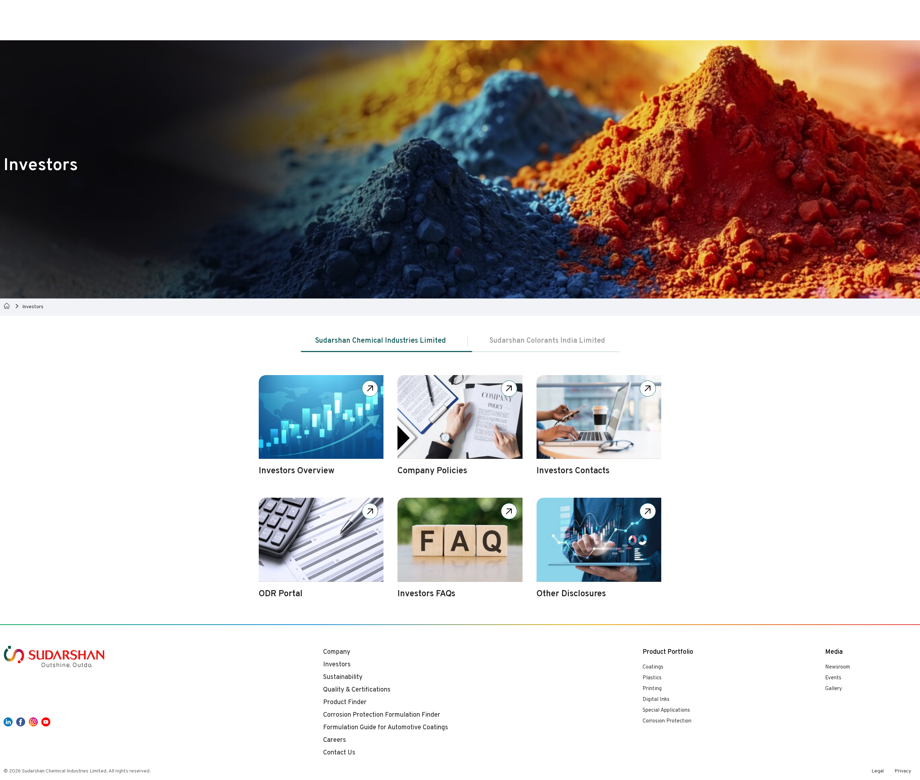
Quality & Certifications (357, 690)
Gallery (833, 688)
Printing (652, 688)
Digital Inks (656, 699)
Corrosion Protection (667, 721)
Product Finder (345, 702)
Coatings (653, 667)
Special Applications (666, 710)
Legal (877, 771)
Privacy (902, 771)
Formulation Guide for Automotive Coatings (385, 728)
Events (833, 678)
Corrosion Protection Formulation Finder (381, 715)
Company (336, 652)
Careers (334, 740)
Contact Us (339, 753)
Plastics (652, 678)
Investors (337, 665)
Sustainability (343, 677)
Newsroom (837, 667)
